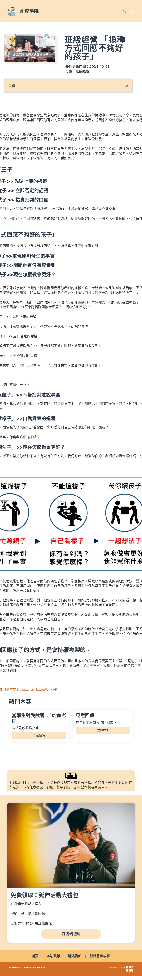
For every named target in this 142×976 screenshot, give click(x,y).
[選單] (132, 11)
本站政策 (53, 956)
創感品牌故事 (99, 956)
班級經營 (82, 71)
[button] (126, 85)
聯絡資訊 (75, 956)
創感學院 (29, 11)
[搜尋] (124, 11)
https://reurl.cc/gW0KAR (37, 689)
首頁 (35, 956)
